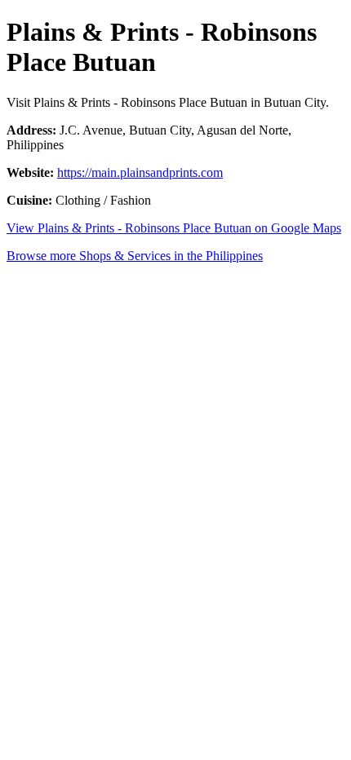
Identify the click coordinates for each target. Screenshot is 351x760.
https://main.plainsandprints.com (140, 172)
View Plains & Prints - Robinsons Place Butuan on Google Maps (174, 228)
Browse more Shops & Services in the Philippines (135, 256)
